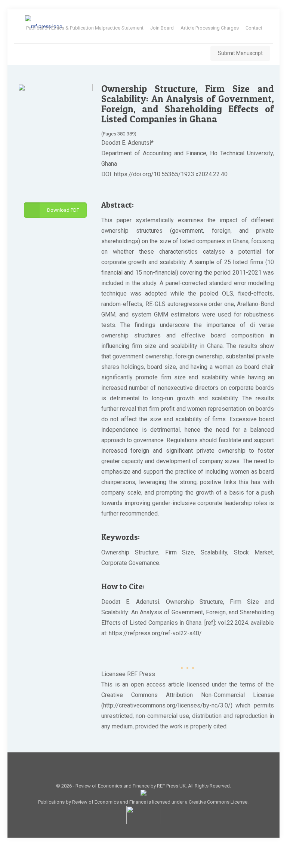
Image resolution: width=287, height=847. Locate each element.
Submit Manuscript (240, 53)
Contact (254, 27)
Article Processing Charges (209, 27)
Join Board (162, 27)
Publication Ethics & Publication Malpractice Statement (85, 27)
